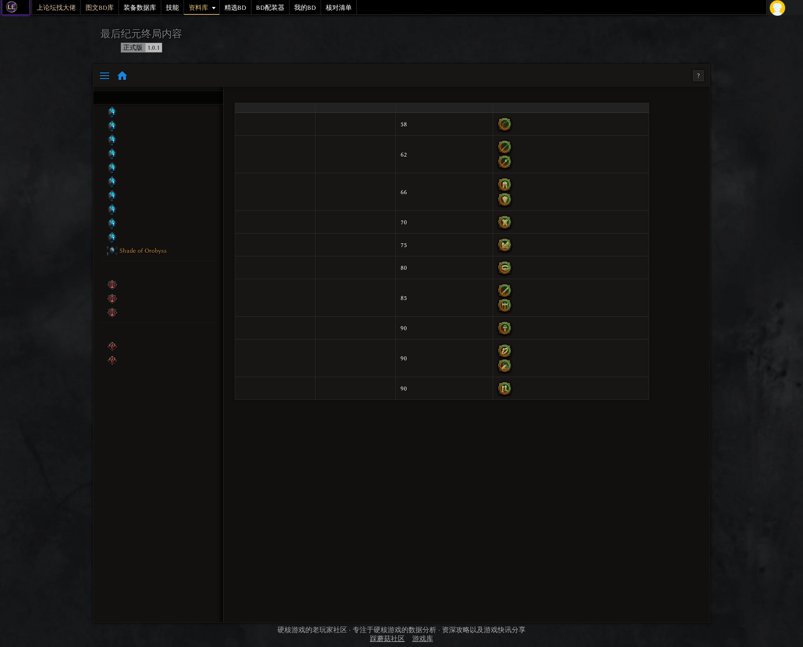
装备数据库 (140, 8)
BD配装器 (270, 8)
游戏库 (422, 639)
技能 (172, 8)
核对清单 (339, 8)
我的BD (305, 8)
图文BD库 (100, 8)
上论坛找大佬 (56, 8)
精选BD (235, 8)
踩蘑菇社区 (387, 639)
